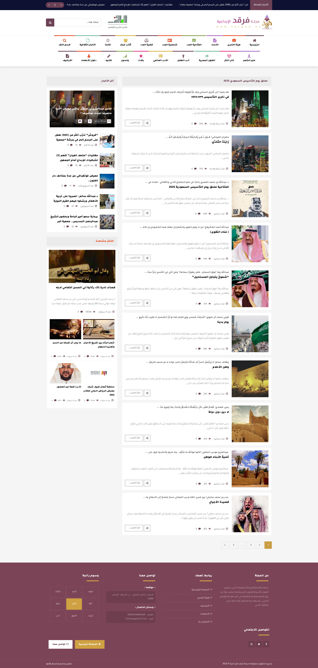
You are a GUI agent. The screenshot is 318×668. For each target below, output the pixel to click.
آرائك (57, 592)
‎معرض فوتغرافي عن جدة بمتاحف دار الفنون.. (104, 5)
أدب (58, 616)
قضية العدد (146, 45)
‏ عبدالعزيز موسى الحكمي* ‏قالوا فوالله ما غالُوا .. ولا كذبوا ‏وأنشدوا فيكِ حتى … (187, 452)
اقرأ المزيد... (134, 123)
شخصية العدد (169, 45)
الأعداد (214, 45)
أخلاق (74, 616)
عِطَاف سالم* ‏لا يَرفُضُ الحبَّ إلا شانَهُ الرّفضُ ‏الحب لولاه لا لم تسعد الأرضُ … (187, 362)
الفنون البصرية (207, 61)
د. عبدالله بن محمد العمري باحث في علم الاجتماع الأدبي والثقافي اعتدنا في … (187, 182)
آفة (90, 604)
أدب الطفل (183, 61)
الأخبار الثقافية (88, 45)
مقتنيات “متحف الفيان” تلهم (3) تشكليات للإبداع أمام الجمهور (163, 5)
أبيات (90, 616)
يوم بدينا (223, 322)
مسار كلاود (51, 664)
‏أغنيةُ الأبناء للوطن (216, 457)
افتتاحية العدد (194, 45)
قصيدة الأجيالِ (219, 502)
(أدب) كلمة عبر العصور (69, 387)
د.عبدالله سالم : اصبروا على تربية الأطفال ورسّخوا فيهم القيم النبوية (76, 199)
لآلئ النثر (229, 61)
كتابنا (108, 45)
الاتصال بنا (204, 622)
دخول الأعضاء (88, 61)
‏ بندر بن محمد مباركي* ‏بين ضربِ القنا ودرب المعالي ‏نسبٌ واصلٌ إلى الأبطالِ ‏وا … (186, 497)
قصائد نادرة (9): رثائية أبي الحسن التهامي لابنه (85, 287)
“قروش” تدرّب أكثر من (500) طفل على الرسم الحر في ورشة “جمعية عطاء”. (237, 5)
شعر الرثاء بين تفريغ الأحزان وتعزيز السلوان (98, 345)
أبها (58, 604)
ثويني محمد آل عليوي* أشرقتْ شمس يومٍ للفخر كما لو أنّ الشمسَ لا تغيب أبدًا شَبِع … (182, 317)
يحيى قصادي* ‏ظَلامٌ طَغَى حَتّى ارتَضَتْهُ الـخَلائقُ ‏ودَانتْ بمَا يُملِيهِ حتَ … (193, 407)
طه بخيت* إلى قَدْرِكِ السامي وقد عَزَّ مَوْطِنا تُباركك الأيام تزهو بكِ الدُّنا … (191, 92)
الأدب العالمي (160, 61)
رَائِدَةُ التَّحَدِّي (220, 142)
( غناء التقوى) (219, 232)
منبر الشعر (249, 61)
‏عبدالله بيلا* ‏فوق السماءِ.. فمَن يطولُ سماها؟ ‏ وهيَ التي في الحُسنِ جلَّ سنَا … (186, 272)
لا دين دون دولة (219, 412)
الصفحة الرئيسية (201, 590)
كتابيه (109, 61)
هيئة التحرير (234, 45)
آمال (74, 604)
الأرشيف (67, 61)
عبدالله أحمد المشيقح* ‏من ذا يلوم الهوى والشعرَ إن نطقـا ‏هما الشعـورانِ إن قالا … (184, 227)
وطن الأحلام (221, 367)
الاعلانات (205, 614)
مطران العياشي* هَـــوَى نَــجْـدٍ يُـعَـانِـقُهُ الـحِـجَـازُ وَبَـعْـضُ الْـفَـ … (197, 137)
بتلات (141, 61)
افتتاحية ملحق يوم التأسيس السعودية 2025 (199, 187)
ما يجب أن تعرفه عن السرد (66, 343)
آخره (74, 592)
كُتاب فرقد (125, 45)
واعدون (125, 61)
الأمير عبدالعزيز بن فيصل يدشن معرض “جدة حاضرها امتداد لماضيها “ (84, 111)
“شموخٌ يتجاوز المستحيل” (210, 277)
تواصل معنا (58, 644)
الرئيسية (254, 45)
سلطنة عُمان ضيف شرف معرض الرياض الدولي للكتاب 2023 (98, 391)
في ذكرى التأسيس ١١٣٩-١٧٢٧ (210, 97)
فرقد (90, 592)
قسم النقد (64, 45)
